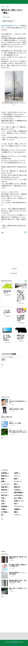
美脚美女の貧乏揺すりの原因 (16, 409)
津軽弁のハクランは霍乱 (15, 423)
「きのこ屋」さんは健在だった (7, 312)
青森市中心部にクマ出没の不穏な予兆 (20, 337)
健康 (10, 399)
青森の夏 (11, 421)
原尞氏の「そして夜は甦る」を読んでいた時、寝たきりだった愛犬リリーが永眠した (20, 295)
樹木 (10, 429)
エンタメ (11, 407)
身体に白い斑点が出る (6, 417)
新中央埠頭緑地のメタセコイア (11, 25)
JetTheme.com (14, 643)
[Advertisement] (14, 249)
